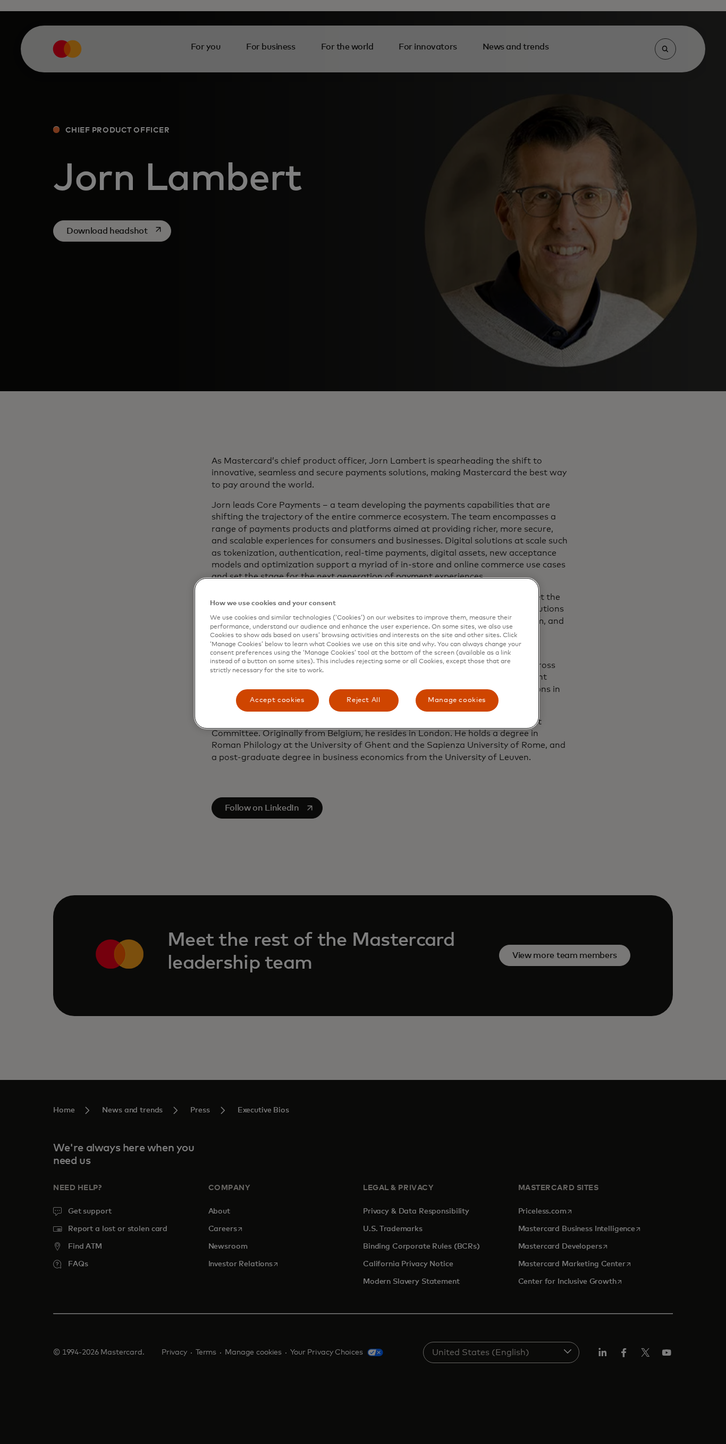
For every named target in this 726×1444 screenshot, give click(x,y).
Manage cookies (457, 700)
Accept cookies (277, 700)
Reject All (364, 700)
